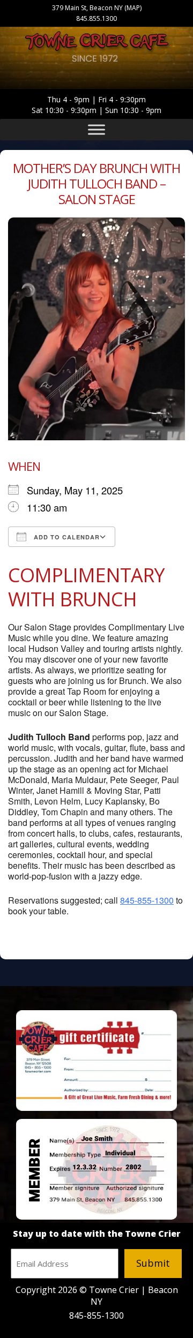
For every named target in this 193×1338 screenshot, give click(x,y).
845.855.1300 (96, 18)
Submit (153, 1263)
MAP (133, 7)
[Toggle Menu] (96, 129)
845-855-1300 (147, 900)
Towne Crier (96, 49)
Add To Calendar (66, 537)
